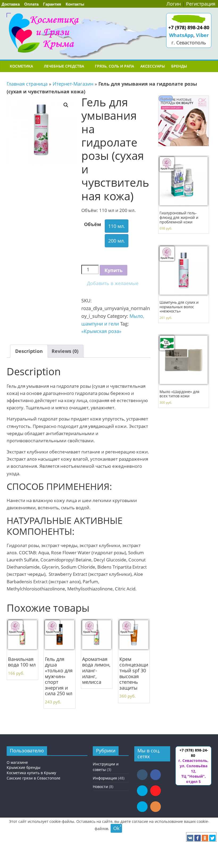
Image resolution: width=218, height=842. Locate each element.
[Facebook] (197, 838)
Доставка (11, 4)
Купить (113, 270)
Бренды (179, 66)
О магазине (17, 762)
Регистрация (200, 4)
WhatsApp (181, 35)
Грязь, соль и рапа (114, 66)
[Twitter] (212, 838)
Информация (105, 778)
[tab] (29, 351)
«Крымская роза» (101, 331)
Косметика (21, 66)
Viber (202, 35)
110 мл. (116, 226)
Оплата (31, 4)
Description (29, 351)
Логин (173, 4)
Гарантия (52, 4)
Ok (116, 828)
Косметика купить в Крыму (31, 772)
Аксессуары (152, 66)
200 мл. (116, 240)
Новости (100, 786)
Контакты (75, 4)
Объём (92, 224)
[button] (110, 283)
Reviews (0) (65, 351)
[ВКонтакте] (190, 838)
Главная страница (27, 84)
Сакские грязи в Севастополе (33, 778)
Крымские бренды (23, 767)
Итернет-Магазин (73, 84)
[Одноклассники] (205, 838)
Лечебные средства (64, 66)
